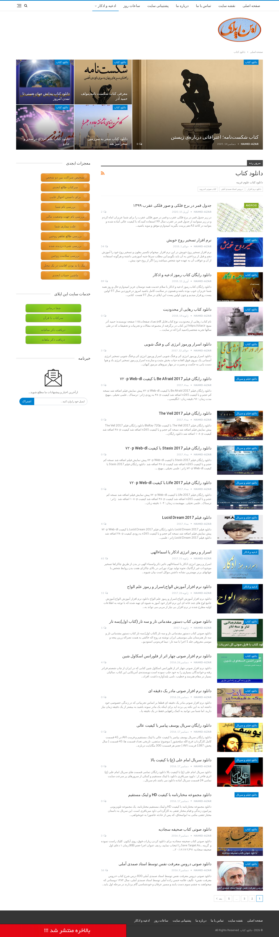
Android (251, 205)
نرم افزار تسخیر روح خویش (189, 240)
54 (102, 246)
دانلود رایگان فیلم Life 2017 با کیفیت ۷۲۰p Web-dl (170, 482)
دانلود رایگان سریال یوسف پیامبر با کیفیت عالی (173, 725)
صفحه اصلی (251, 6)
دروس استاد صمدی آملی (232, 189)
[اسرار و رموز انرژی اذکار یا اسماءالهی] (240, 564)
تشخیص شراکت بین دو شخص (65, 177)
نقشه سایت (226, 6)
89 (102, 281)
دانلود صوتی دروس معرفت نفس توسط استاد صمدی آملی (165, 864)
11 (102, 593)
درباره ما (182, 6)
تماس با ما (203, 6)
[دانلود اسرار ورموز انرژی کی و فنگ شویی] (240, 356)
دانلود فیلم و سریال (246, 378)
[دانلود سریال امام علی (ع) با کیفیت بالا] (240, 772)
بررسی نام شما (65, 207)
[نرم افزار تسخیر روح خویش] (240, 252)
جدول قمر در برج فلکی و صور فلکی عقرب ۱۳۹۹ (172, 205)
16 (102, 870)
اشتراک (26, 401)
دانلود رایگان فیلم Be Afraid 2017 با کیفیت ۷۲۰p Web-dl (165, 378)
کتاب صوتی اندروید (207, 189)
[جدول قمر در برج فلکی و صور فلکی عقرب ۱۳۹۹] (240, 217)
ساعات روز (131, 6)
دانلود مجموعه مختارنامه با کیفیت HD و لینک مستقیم (169, 794)
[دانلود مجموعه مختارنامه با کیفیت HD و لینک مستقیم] (240, 806)
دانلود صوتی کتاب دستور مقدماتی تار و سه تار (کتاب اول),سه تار (160, 621)
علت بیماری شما (65, 226)
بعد (220, 898)
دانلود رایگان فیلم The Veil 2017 (185, 413)
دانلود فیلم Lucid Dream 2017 (186, 517)
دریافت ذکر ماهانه (53, 339)
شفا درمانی (53, 308)
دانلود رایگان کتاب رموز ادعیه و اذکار (182, 274)
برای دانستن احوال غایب (65, 197)
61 (102, 558)
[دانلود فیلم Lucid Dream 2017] (240, 529)
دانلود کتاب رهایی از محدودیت (187, 309)
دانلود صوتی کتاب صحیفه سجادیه (184, 829)
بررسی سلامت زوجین (65, 255)
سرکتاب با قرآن (53, 318)
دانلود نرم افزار (254, 189)
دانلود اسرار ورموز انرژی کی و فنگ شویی (177, 344)
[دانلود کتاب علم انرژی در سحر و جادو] (45, 127)
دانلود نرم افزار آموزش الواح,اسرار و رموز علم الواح (169, 586)
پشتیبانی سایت (157, 6)
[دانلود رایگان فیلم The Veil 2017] (240, 425)
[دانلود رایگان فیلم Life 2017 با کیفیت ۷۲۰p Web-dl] (240, 494)
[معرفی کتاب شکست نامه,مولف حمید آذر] (103, 82)
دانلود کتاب (251, 62)
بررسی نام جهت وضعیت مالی (65, 216)
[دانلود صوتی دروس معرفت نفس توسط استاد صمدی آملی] (240, 875)
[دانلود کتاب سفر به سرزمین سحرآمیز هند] (103, 127)
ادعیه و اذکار (107, 6)
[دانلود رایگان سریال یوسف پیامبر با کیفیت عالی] (240, 737)
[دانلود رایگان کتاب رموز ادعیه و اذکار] (240, 286)
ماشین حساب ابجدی (65, 275)
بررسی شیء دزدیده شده (65, 246)
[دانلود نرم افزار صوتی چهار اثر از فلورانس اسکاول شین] (240, 668)
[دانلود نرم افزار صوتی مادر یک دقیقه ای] (240, 702)
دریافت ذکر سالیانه (53, 330)
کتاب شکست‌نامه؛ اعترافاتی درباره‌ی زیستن (215, 137)
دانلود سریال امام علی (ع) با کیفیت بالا (181, 760)
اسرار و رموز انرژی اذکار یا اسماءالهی (181, 552)
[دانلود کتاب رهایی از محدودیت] (240, 321)
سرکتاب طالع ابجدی (65, 187)
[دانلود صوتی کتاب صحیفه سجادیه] (240, 841)
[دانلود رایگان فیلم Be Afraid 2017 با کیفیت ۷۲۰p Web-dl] (240, 390)
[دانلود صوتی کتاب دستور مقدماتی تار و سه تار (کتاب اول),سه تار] (240, 633)
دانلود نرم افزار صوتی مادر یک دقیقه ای (179, 690)
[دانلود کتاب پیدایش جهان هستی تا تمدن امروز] (45, 82)
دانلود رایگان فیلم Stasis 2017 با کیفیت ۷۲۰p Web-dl (168, 448)
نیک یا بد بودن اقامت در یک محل (64, 265)
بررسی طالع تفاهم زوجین (65, 236)
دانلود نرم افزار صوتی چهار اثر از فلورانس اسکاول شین (166, 656)
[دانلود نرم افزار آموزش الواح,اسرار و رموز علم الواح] (240, 598)
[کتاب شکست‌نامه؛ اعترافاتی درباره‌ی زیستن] (197, 104)
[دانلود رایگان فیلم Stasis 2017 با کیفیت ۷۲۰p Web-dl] (240, 460)
